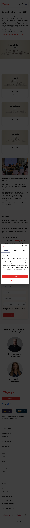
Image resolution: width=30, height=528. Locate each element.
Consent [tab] (5, 250)
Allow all (15, 276)
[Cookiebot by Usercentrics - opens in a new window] (21, 246)
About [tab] (24, 250)
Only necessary (15, 280)
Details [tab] (15, 250)
